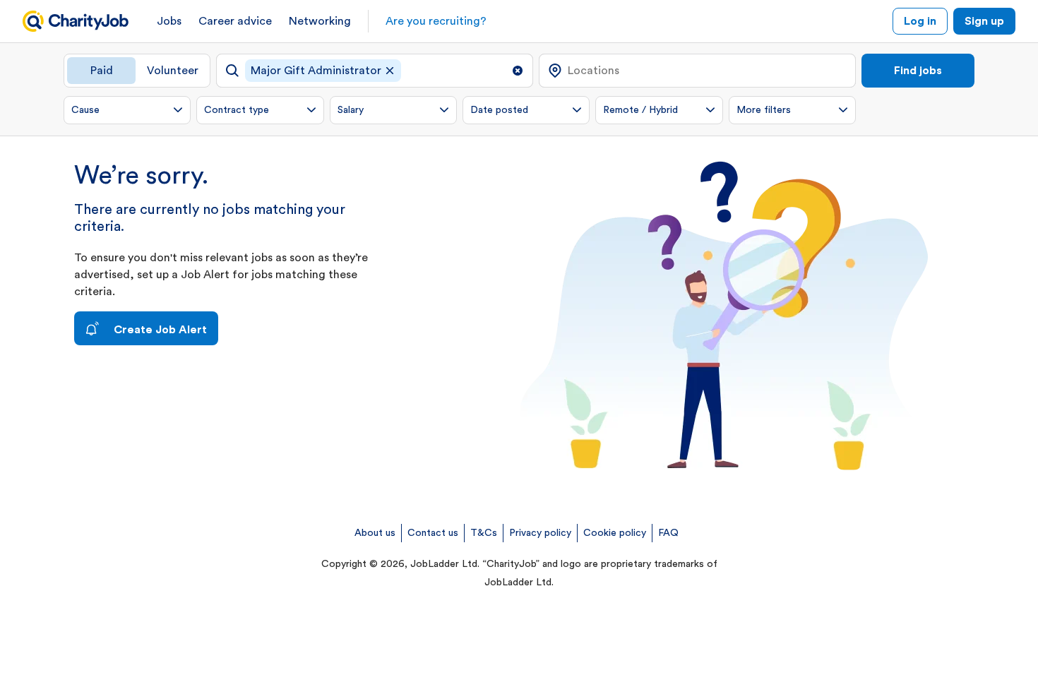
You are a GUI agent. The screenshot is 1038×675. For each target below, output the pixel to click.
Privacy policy (540, 533)
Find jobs (918, 70)
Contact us (432, 533)
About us (374, 533)
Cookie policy (614, 533)
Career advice (235, 21)
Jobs (169, 21)
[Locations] (697, 71)
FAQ (668, 533)
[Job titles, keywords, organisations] (374, 71)
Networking (320, 21)
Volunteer (172, 70)
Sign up (984, 21)
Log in (920, 21)
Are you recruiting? (436, 21)
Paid (101, 70)
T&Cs (483, 533)
